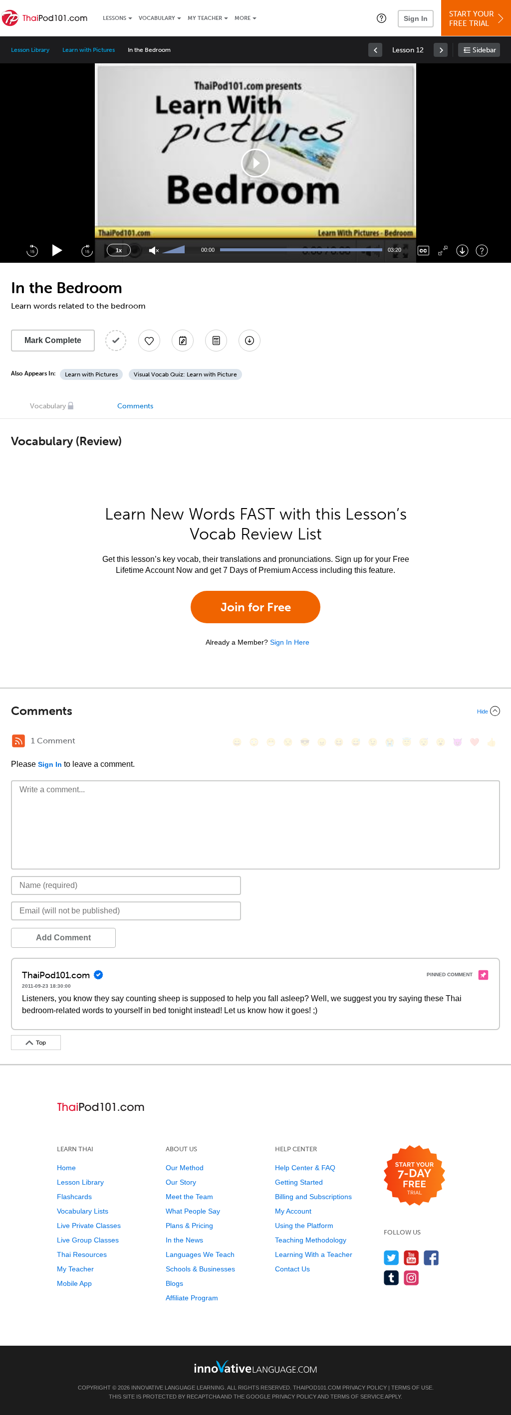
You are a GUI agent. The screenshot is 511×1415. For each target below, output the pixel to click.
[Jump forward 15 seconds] (87, 250)
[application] (255, 163)
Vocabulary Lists (82, 1211)
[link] (375, 50)
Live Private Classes (89, 1226)
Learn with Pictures (88, 49)
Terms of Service (357, 1397)
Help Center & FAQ (305, 1168)
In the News (184, 1240)
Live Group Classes (88, 1240)
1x (119, 250)
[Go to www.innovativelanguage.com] (255, 1366)
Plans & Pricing (189, 1226)
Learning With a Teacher (313, 1254)
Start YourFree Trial (471, 18)
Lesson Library (30, 49)
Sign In (416, 18)
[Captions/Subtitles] (423, 250)
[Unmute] (154, 250)
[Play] (57, 250)
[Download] (462, 250)
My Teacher (205, 18)
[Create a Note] (183, 341)
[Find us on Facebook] (431, 1257)
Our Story (181, 1182)
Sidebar (484, 50)
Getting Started (299, 1182)
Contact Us (292, 1269)
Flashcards (74, 1197)
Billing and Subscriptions (313, 1197)
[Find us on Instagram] (411, 1277)
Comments (135, 406)
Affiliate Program (192, 1298)
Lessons (114, 18)
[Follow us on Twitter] (391, 1257)
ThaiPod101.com (317, 1388)
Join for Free (256, 607)
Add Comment (63, 937)
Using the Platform (304, 1226)
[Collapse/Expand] (255, 711)
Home (66, 1168)
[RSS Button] (18, 740)
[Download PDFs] (216, 341)
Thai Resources (82, 1254)
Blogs (174, 1283)
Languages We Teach (200, 1254)
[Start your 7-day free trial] (414, 1176)
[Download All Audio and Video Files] (249, 341)
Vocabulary (157, 18)
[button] (381, 18)
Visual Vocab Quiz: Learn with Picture (185, 374)
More (243, 18)
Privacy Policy (364, 1388)
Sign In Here (289, 642)
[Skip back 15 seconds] (32, 250)
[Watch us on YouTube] (411, 1257)
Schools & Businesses (200, 1269)
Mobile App (74, 1283)
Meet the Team (189, 1197)
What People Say (193, 1211)
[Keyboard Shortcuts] (482, 250)
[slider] (175, 250)
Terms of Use (411, 1388)
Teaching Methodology (310, 1240)
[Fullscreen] (443, 250)
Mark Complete (52, 340)
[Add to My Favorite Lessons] (149, 341)
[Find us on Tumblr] (391, 1277)
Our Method (185, 1168)
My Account (293, 1211)
